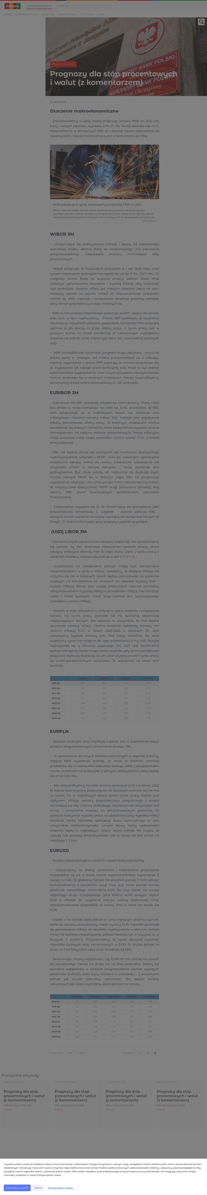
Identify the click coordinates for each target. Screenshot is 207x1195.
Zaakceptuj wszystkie (17, 1188)
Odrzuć (38, 1188)
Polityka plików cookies (60, 1188)
